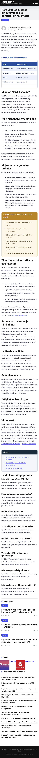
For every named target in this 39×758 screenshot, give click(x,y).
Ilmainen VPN (8, 2)
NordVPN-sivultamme (29, 444)
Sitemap (8, 754)
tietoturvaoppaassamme (19, 315)
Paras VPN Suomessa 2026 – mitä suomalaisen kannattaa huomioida (18, 736)
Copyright (30, 754)
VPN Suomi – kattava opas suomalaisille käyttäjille (19, 731)
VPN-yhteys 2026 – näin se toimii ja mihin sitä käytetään (17, 696)
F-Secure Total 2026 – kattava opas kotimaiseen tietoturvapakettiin (18, 702)
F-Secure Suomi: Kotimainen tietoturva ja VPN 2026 (17, 684)
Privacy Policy (22, 754)
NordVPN (12, 661)
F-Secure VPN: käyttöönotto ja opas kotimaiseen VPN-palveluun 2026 (18, 611)
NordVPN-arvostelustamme (10, 444)
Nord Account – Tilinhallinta (14, 468)
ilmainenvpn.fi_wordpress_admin (20, 27)
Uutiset (5, 20)
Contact (14, 754)
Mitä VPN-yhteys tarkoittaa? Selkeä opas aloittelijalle (16, 727)
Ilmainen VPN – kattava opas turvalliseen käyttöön (19, 722)
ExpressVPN (29, 661)
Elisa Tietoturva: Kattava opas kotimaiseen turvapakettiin (16, 708)
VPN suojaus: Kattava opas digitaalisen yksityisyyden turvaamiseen (15, 713)
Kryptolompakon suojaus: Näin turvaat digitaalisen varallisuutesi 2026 (19, 640)
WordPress (29, 749)
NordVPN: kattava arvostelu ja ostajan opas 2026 (18, 718)
